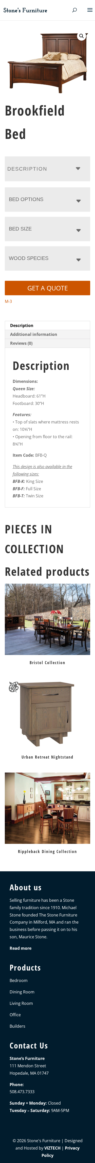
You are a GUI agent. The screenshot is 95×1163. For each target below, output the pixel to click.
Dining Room (22, 992)
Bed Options (26, 199)
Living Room (21, 1003)
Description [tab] (21, 325)
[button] (81, 36)
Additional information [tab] (33, 334)
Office (15, 1015)
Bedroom (19, 980)
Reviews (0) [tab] (21, 343)
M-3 (8, 301)
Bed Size (20, 229)
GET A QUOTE (47, 288)
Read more (20, 948)
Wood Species (28, 258)
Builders (17, 1026)
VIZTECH (52, 1148)
